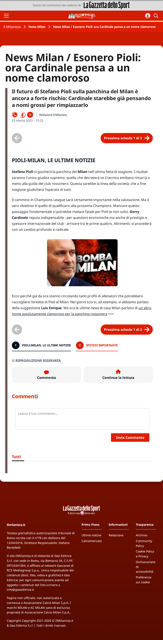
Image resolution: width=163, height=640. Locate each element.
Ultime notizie (91, 535)
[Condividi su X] (30, 115)
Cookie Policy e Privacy (145, 553)
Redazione (116, 535)
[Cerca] (157, 16)
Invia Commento (130, 437)
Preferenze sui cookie (143, 579)
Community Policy (144, 543)
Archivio (141, 535)
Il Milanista (12, 26)
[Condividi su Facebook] (22, 115)
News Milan (36, 27)
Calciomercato (92, 541)
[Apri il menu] (6, 16)
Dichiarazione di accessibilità (145, 567)
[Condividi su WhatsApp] (15, 115)
